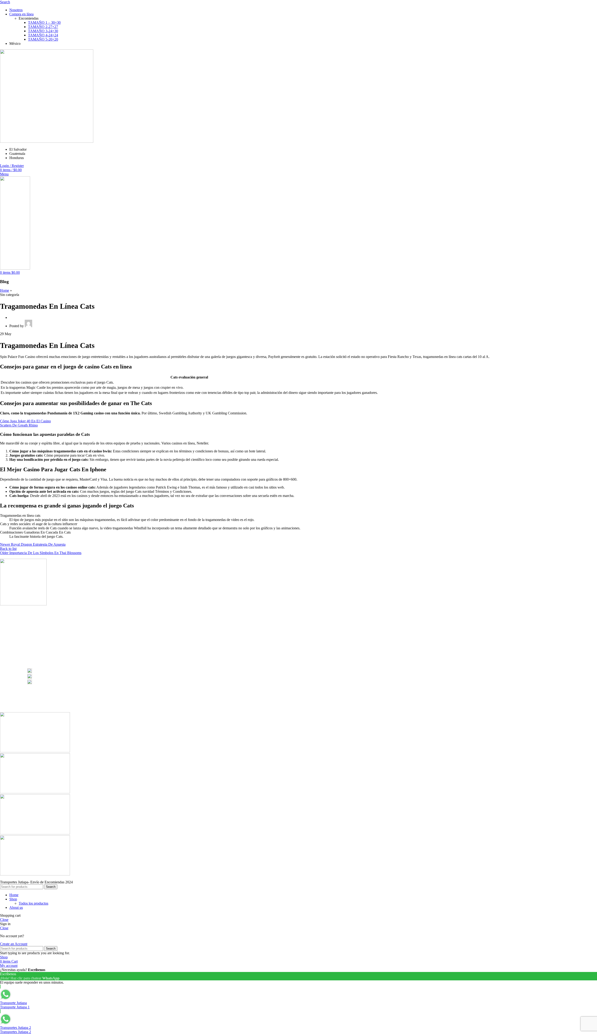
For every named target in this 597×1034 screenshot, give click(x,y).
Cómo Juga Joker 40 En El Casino (25, 421)
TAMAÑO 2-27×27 (43, 27)
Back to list (8, 549)
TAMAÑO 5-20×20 (43, 39)
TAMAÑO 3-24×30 (43, 31)
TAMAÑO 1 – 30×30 (44, 22)
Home (4, 290)
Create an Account (13, 944)
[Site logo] (46, 141)
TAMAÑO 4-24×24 (43, 35)
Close (4, 920)
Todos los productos (33, 903)
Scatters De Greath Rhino (19, 425)
